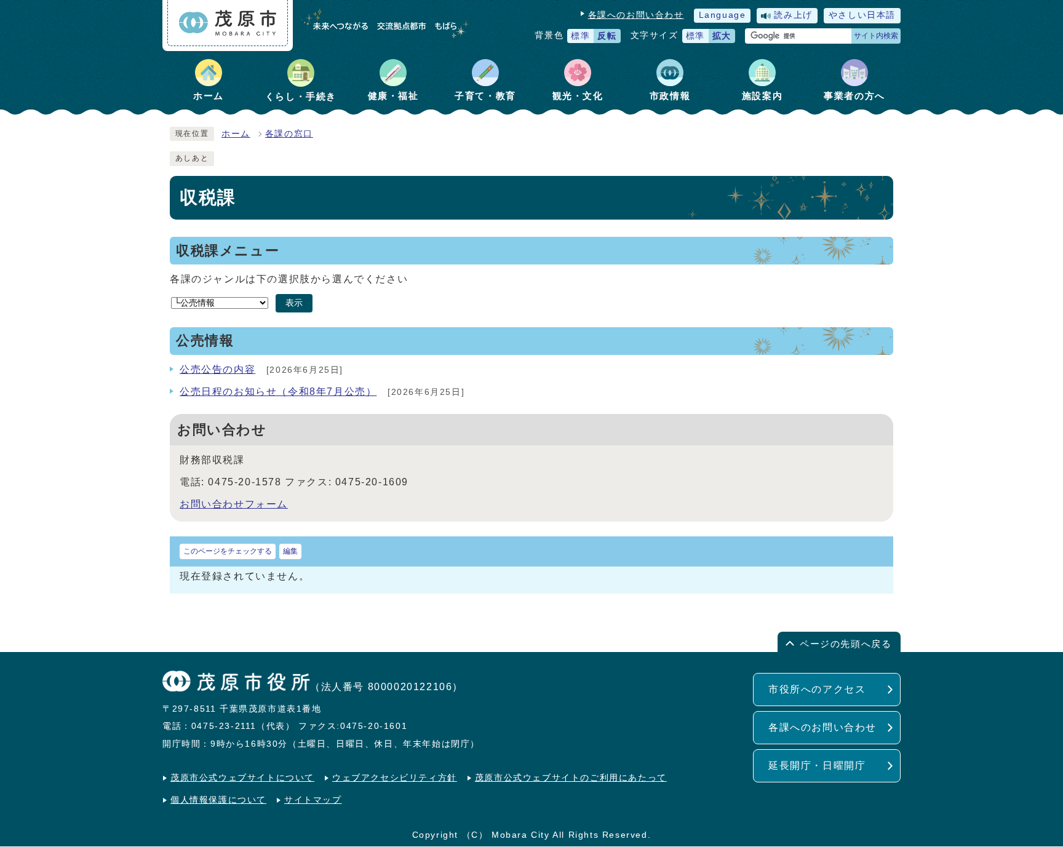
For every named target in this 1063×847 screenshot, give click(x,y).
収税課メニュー (227, 250)
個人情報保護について (218, 800)
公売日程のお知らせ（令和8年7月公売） (278, 391)
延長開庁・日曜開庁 (817, 765)
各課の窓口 (289, 133)
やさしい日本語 (862, 15)
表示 (294, 303)
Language (722, 15)
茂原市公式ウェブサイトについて (242, 777)
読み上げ (793, 15)
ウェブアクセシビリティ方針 (394, 777)
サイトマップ (313, 800)
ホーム (235, 133)
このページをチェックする (227, 551)
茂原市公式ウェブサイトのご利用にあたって (571, 777)
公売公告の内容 (217, 369)
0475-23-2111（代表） (243, 726)
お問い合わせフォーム (234, 504)
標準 (580, 36)
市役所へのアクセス (817, 689)
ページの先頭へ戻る (845, 643)
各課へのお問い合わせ (636, 15)
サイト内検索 (876, 35)
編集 (290, 551)
